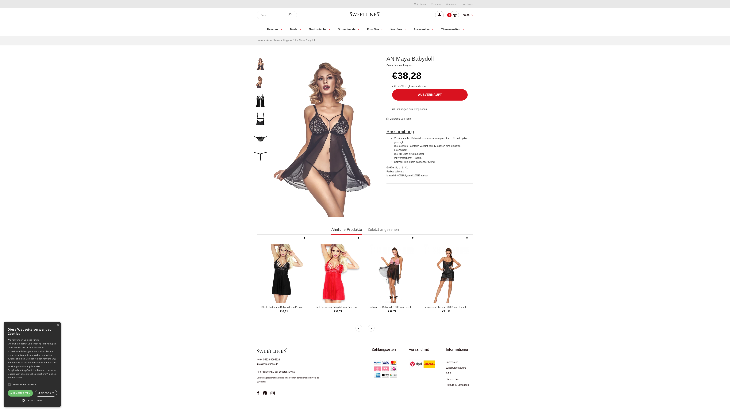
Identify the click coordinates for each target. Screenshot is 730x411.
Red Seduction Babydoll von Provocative (338, 307)
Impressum (452, 362)
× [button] (57, 325)
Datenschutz (453, 379)
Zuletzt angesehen (383, 229)
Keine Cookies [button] (46, 393)
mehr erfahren (15, 377)
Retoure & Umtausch (457, 384)
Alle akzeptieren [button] (20, 393)
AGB (448, 373)
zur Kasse (468, 4)
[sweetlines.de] (365, 16)
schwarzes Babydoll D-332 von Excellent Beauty (396, 307)
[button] (32, 400)
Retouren (436, 4)
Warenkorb (451, 4)
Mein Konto (420, 4)
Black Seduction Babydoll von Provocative (284, 307)
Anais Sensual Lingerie (399, 65)
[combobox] (277, 15)
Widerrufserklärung (456, 367)
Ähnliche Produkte (346, 229)
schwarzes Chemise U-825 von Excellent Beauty (451, 307)
